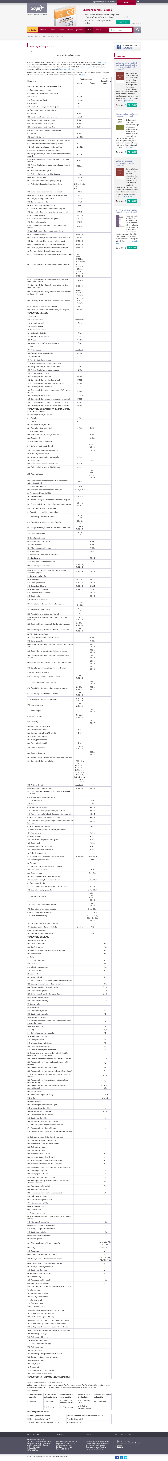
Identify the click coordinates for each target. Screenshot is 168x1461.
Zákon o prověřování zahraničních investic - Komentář (125, 162)
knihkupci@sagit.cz (99, 1447)
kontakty (98, 30)
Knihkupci (120, 1447)
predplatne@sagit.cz (103, 1443)
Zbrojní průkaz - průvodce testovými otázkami (127, 114)
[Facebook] (117, 1457)
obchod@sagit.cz (104, 1441)
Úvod (36, 36)
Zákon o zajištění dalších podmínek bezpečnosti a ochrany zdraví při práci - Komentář (127, 66)
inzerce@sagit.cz (97, 1449)
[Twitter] (125, 1457)
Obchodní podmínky (123, 1441)
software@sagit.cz (98, 1445)
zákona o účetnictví (88, 67)
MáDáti (82, 75)
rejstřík (32, 30)
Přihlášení (126, 2)
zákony (61, 30)
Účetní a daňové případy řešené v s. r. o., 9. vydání (127, 210)
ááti (70, 30)
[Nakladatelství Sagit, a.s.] (37, 13)
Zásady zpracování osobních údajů (128, 1443)
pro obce (79, 30)
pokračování (128, 100)
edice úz (43, 30)
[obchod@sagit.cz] (138, 1)
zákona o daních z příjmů (67, 69)
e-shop (52, 30)
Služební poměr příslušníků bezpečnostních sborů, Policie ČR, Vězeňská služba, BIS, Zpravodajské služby (90, 8)
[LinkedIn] (121, 1457)
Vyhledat (137, 30)
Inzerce (119, 1445)
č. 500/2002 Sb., (101, 62)
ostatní (89, 30)
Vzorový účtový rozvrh (55, 36)
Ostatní (43, 36)
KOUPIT (134, 105)
